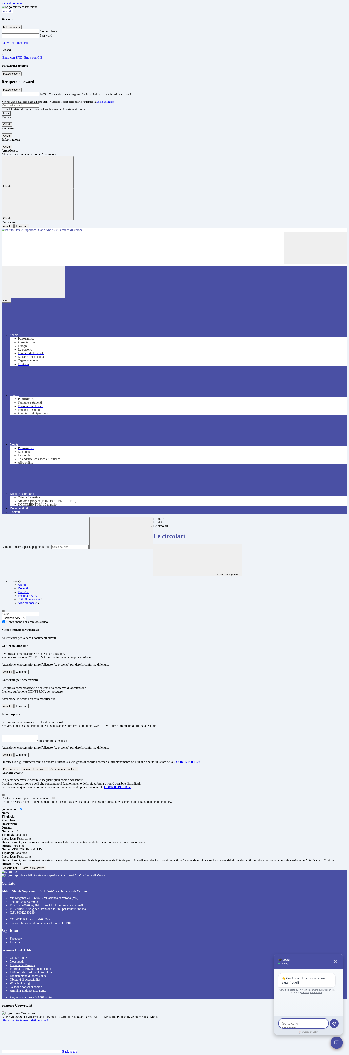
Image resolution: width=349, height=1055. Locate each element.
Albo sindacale (28, 603)
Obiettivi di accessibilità (25, 979)
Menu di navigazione (227, 574)
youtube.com (10, 809)
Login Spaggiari (105, 101)
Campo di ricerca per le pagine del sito (26, 547)
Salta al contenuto (13, 3)
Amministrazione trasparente (28, 990)
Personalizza (10, 769)
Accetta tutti (63, 769)
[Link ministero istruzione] (19, 7)
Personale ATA (27, 595)
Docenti (23, 588)
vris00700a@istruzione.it (51, 905)
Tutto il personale (30, 599)
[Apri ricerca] (315, 248)
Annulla (7, 226)
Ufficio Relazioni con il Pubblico (31, 972)
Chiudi (7, 124)
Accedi (7, 11)
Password (46, 35)
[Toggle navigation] (33, 282)
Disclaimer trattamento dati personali (25, 1020)
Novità (157, 522)
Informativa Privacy (22, 965)
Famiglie (23, 592)
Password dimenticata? (16, 42)
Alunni (22, 584)
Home (157, 518)
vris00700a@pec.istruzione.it (52, 909)
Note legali (17, 961)
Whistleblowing (20, 983)
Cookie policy (19, 957)
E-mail (44, 94)
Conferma (21, 226)
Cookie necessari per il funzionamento (26, 798)
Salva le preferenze (33, 867)
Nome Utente (48, 31)
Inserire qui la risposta (53, 740)
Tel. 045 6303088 (26, 901)
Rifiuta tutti (34, 769)
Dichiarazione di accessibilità (28, 976)
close (6, 300)
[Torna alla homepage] (174, 230)
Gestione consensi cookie (26, 987)
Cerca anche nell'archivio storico (27, 622)
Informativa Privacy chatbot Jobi (30, 968)
